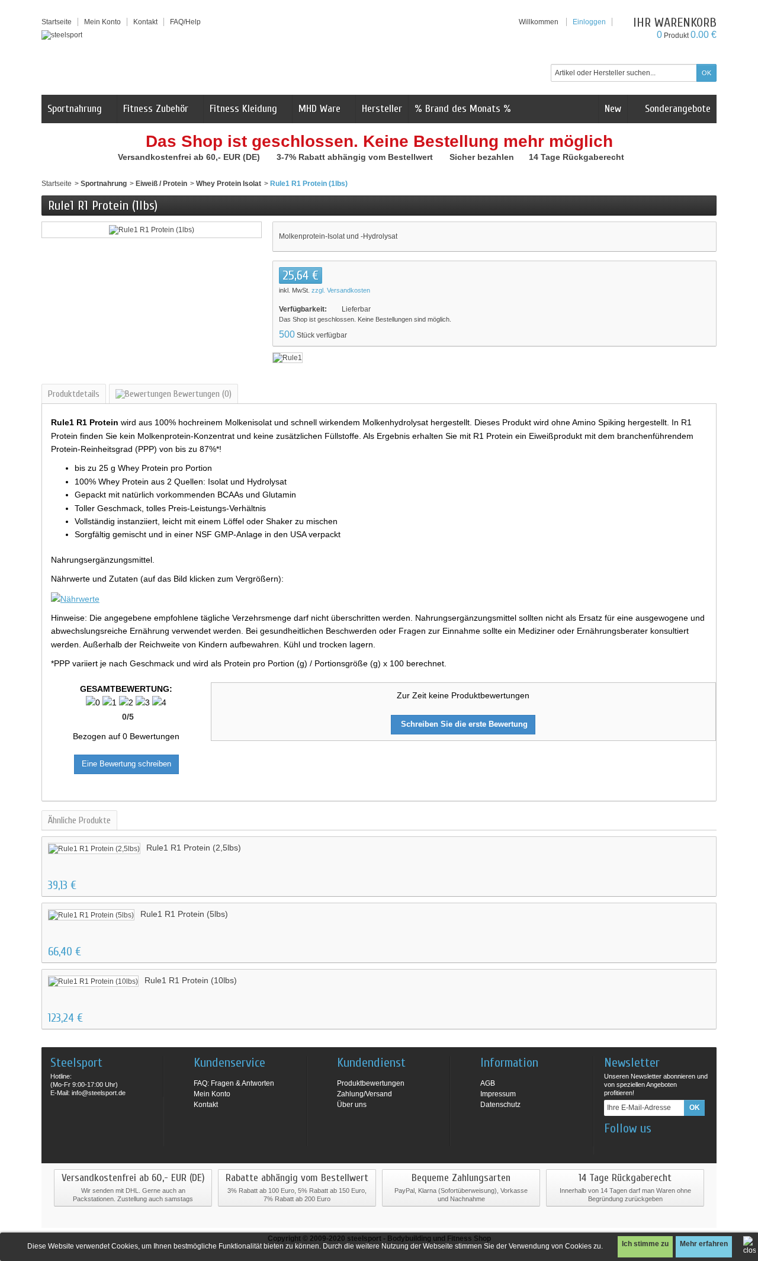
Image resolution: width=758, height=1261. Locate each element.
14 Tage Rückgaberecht (578, 157)
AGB (487, 1083)
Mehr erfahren (704, 1244)
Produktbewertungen (370, 1083)
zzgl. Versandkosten (340, 290)
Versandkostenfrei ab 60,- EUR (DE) (190, 157)
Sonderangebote (676, 108)
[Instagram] (632, 1146)
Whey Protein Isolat (228, 183)
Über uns (352, 1104)
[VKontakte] (671, 1146)
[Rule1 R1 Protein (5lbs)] (91, 914)
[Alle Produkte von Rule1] (287, 357)
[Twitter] (651, 1146)
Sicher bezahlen (482, 157)
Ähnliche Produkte (79, 820)
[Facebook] (612, 1146)
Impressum (498, 1094)
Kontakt (206, 1104)
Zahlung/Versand (364, 1094)
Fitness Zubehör (155, 108)
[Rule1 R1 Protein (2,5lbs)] (94, 848)
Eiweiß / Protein (161, 183)
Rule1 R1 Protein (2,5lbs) (193, 847)
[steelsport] (61, 35)
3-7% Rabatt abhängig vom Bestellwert (356, 157)
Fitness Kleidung (243, 108)
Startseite (56, 183)
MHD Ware (319, 108)
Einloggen (589, 22)
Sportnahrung (74, 108)
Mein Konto (102, 22)
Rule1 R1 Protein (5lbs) (184, 914)
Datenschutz (500, 1104)
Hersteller (382, 108)
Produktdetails (73, 394)
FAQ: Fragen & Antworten (234, 1083)
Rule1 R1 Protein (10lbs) (190, 980)
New (613, 108)
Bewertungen (201, 394)
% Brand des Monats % (463, 108)
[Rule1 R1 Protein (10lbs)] (93, 981)
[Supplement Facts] (75, 597)
